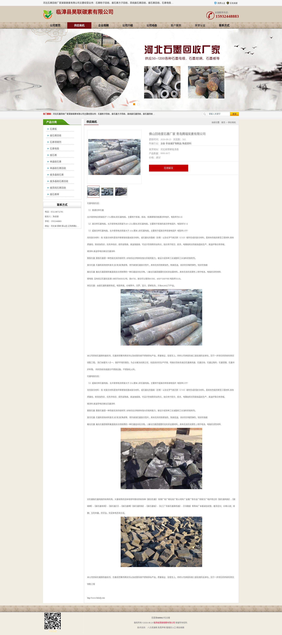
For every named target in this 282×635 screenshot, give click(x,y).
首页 (223, 122)
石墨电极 (54, 148)
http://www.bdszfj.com (96, 598)
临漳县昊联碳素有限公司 (164, 623)
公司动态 (152, 25)
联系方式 (224, 25)
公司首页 (55, 25)
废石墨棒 (54, 194)
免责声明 (162, 628)
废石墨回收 (55, 135)
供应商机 (79, 25)
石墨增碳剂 (55, 142)
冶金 (162, 143)
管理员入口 (171, 628)
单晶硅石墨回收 (58, 168)
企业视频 (103, 25)
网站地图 (180, 628)
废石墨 (53, 155)
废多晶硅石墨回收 (59, 181)
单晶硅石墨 (55, 161)
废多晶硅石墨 (57, 174)
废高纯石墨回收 (58, 188)
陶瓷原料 (186, 143)
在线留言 (168, 168)
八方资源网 (152, 628)
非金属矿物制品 (174, 143)
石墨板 (53, 129)
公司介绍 (127, 25)
